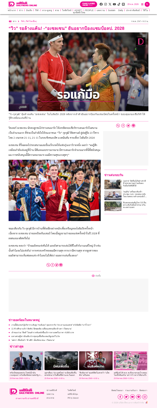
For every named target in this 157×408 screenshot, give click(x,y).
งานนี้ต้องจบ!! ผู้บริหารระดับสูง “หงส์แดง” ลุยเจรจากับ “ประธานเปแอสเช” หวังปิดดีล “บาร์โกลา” (51, 325)
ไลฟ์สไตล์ (66, 10)
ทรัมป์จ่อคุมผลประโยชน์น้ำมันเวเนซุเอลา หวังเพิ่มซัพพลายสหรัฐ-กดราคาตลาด (26, 375)
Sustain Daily (115, 10)
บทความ (101, 10)
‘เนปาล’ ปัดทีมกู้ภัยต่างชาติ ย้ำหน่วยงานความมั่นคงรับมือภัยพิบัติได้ (134, 183)
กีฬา (37, 10)
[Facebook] (52, 265)
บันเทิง (29, 10)
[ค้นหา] (147, 4)
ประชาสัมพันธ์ (133, 10)
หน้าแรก (12, 10)
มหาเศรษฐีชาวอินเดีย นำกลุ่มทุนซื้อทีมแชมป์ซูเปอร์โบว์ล (35, 336)
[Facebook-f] (120, 396)
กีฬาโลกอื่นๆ (31, 21)
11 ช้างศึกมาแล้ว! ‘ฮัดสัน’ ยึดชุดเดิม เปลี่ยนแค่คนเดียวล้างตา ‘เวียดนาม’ (41, 329)
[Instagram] (144, 396)
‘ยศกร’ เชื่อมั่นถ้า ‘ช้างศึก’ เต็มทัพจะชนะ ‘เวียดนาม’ (33, 340)
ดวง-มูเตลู (47, 10)
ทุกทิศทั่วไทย (79, 12)
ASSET (78, 10)
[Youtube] (132, 396)
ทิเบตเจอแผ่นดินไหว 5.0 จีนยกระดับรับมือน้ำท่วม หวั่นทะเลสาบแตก (134, 205)
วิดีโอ (145, 10)
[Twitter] (57, 265)
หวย (57, 10)
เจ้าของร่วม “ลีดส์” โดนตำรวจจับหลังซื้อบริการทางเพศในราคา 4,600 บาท (42, 332)
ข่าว (21, 10)
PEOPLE (89, 10)
